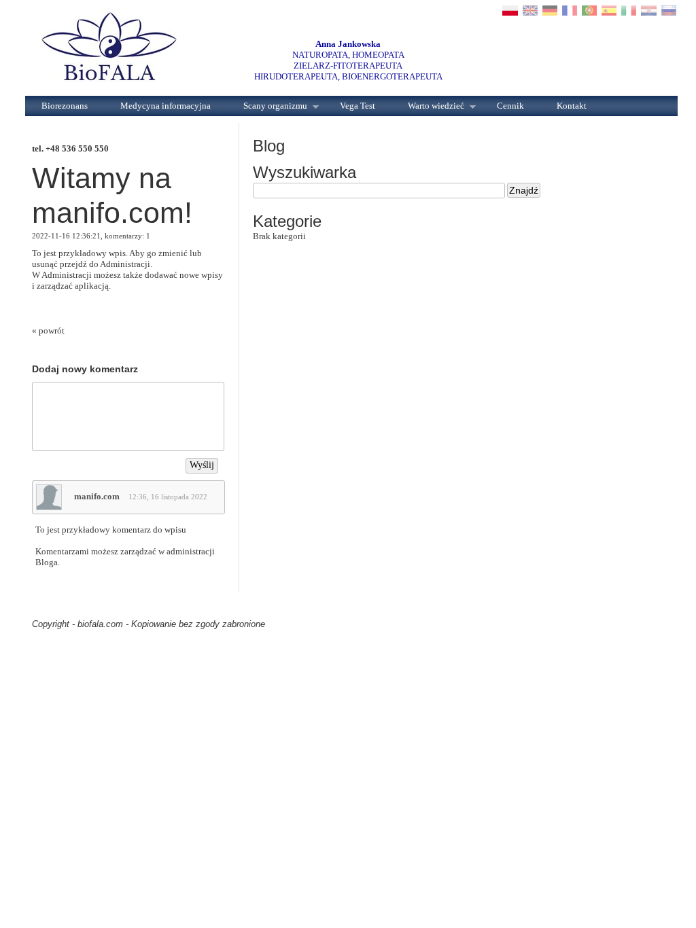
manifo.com (97, 496)
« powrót (48, 330)
